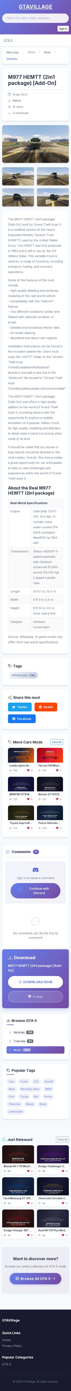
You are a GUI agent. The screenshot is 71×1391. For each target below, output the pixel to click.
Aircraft (49, 1081)
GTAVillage (35, 7)
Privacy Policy (12, 1346)
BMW (48, 1089)
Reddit (48, 707)
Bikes (12, 1089)
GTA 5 (8, 40)
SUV (36, 1081)
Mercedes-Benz (30, 1089)
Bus (36, 1096)
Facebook (24, 719)
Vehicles (22, 1032)
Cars (11, 1081)
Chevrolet (14, 1104)
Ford (11, 1096)
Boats (43, 1104)
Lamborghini (16, 1111)
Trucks (24, 1081)
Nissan (30, 1104)
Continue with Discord (39, 891)
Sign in (63, 28)
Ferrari (48, 1096)
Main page (13, 52)
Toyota (24, 1096)
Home (6, 1340)
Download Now (37, 982)
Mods (47, 52)
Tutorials (22, 1041)
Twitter (22, 707)
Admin (17, 100)
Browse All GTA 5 (35, 1278)
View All (56, 742)
